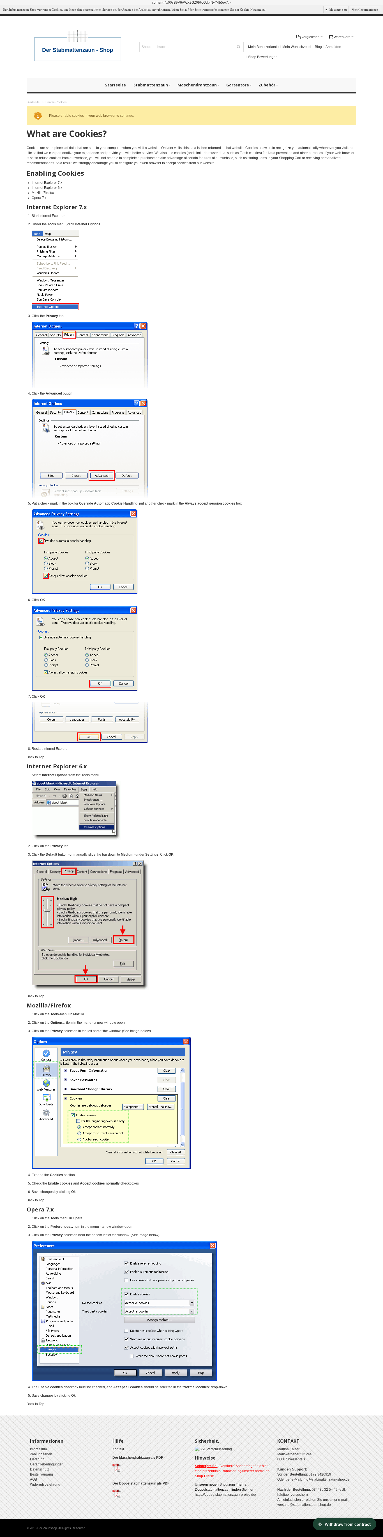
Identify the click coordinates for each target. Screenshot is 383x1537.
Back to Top (35, 757)
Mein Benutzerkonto (263, 47)
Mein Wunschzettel (296, 47)
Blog (318, 47)
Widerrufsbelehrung (45, 1484)
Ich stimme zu (337, 9)
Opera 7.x (39, 198)
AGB (33, 1479)
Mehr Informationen (365, 9)
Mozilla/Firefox (43, 193)
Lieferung (37, 1459)
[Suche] (238, 47)
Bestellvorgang (41, 1474)
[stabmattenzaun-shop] (78, 46)
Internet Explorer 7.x (47, 183)
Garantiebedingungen (47, 1464)
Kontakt (118, 1449)
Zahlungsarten (41, 1454)
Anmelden (333, 47)
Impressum (38, 1449)
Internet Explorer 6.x (47, 188)
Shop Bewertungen (263, 57)
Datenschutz (39, 1469)
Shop (224, 1484)
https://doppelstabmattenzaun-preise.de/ (225, 1495)
